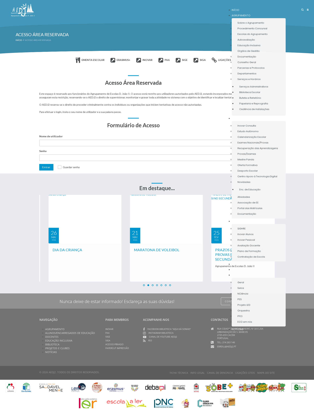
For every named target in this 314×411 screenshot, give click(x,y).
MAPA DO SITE (266, 372)
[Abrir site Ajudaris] (11, 387)
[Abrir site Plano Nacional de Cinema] (163, 402)
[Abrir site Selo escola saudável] (299, 387)
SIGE (107, 336)
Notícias (51, 352)
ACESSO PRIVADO (114, 344)
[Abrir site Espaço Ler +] (79, 387)
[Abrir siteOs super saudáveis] (261, 387)
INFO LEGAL (197, 372)
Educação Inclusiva (58, 340)
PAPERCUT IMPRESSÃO (117, 348)
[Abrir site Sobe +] (219, 387)
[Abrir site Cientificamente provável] (179, 387)
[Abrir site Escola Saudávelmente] (51, 387)
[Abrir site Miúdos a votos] (185, 402)
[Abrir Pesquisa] (302, 9)
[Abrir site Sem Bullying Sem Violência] (227, 402)
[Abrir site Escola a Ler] (126, 402)
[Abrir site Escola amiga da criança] (196, 387)
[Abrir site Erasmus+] (115, 387)
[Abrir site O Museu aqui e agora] (97, 387)
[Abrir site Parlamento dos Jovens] (135, 387)
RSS (150, 340)
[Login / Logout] (308, 9)
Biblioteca (52, 344)
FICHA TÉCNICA (179, 372)
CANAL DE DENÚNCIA (220, 372)
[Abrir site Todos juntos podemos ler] (90, 402)
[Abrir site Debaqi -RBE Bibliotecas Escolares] (155, 387)
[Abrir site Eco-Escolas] (26, 387)
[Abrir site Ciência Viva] (205, 402)
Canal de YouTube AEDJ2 (163, 336)
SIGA (107, 340)
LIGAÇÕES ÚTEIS (245, 372)
